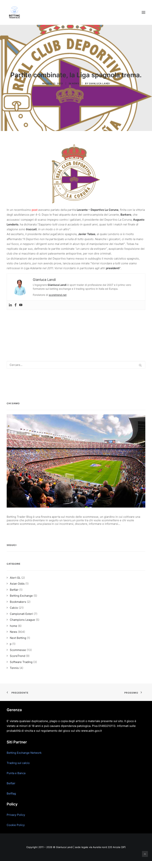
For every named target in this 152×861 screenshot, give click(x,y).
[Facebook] (15, 305)
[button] (143, 12)
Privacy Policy (16, 815)
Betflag (11, 793)
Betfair (11, 783)
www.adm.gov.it (91, 730)
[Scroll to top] (145, 853)
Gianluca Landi (99, 83)
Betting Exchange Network (24, 752)
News (75, 83)
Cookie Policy (16, 825)
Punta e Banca (16, 773)
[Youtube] (20, 305)
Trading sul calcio (18, 763)
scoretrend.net (58, 294)
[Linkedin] (10, 305)
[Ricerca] (76, 365)
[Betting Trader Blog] (15, 12)
